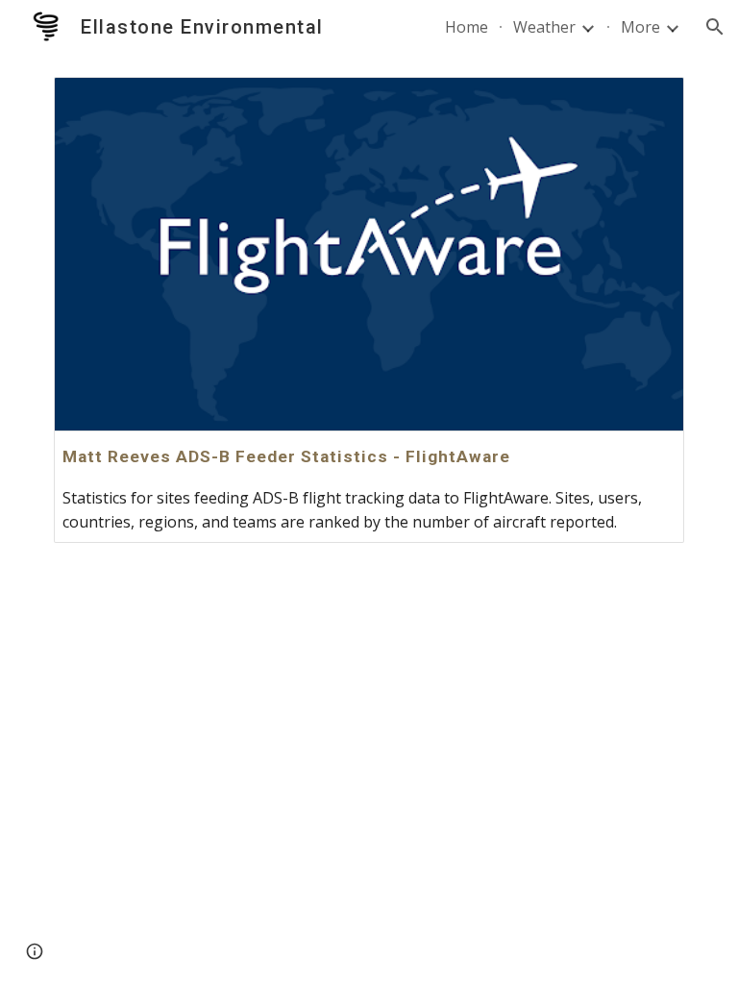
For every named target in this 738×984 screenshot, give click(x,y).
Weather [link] (544, 26)
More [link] (640, 26)
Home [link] (466, 26)
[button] (715, 27)
